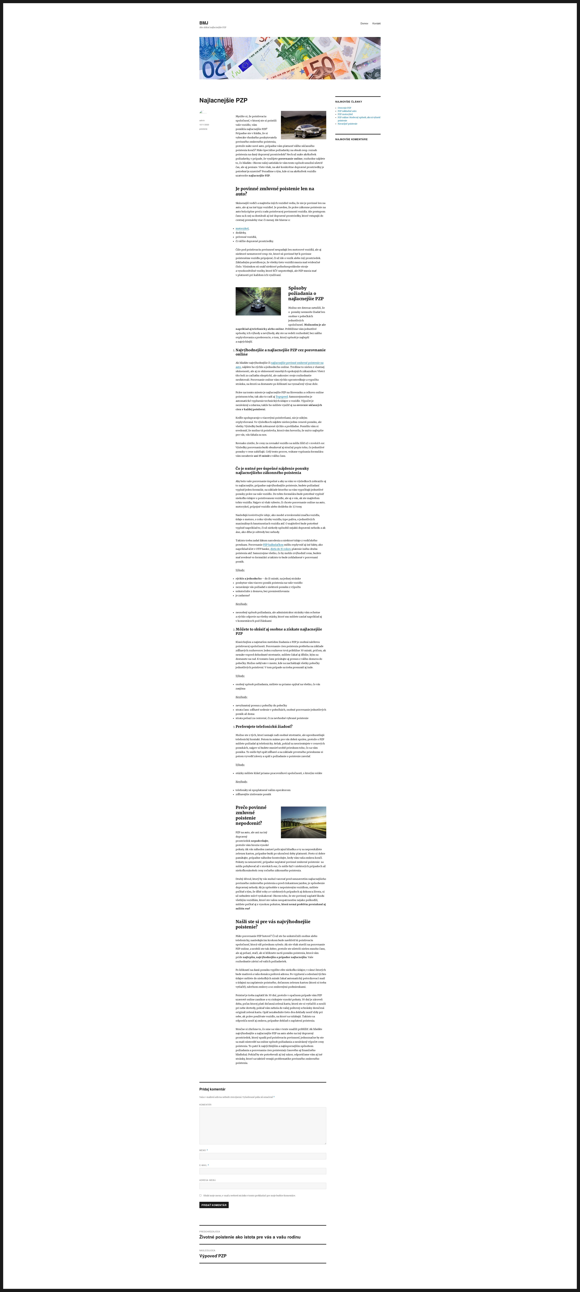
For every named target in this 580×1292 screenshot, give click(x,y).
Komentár (205, 1104)
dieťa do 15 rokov (280, 548)
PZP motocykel (345, 114)
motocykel (242, 228)
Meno (203, 1150)
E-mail (204, 1165)
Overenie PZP (344, 108)
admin (202, 120)
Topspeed (282, 396)
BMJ (203, 23)
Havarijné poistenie (347, 124)
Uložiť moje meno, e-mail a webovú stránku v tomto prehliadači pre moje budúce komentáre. (249, 1195)
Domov (364, 23)
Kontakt (376, 23)
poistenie (203, 128)
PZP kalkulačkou (273, 544)
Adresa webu (207, 1180)
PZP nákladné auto (347, 111)
